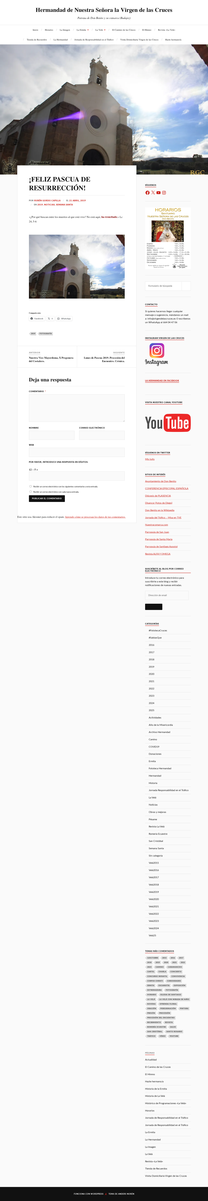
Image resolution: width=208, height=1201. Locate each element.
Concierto (176, 971)
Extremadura (154, 990)
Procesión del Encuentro (161, 1018)
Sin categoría (156, 856)
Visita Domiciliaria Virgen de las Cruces (139, 39)
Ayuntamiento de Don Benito (160, 481)
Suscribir (154, 607)
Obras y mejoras (157, 812)
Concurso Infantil (157, 976)
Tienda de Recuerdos (37, 39)
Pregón (151, 1013)
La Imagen (65, 29)
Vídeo (163, 1036)
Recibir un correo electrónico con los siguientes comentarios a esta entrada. (65, 487)
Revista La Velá (156, 826)
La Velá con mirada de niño (174, 999)
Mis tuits (150, 459)
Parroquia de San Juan (157, 532)
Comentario (37, 391)
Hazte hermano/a (173, 39)
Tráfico (151, 1036)
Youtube (174, 1036)
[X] (153, 192)
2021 (151, 681)
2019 (40, 205)
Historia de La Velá (155, 1096)
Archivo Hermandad (159, 732)
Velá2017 (154, 877)
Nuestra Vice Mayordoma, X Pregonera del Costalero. (51, 359)
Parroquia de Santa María (158, 539)
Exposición (179, 985)
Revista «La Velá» (166, 29)
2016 (151, 645)
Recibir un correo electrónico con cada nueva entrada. (56, 492)
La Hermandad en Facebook (162, 381)
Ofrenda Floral (168, 1004)
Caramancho (175, 967)
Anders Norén (126, 1194)
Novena (151, 1004)
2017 (151, 652)
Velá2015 (154, 863)
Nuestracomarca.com (156, 525)
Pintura (184, 1008)
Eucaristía (164, 985)
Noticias (49, 205)
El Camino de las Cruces (124, 29)
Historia (153, 783)
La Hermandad (61, 39)
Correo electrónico (92, 428)
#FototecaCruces (158, 630)
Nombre (34, 428)
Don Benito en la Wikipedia (159, 510)
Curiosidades (174, 981)
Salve (173, 1027)
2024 (151, 703)
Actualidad (151, 1060)
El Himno (146, 29)
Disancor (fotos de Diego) (158, 503)
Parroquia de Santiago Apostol (161, 546)
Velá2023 (154, 921)
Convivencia (178, 976)
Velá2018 (154, 885)
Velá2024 (154, 928)
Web (31, 445)
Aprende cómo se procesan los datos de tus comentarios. (95, 517)
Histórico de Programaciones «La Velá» (165, 1103)
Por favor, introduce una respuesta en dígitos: (58, 462)
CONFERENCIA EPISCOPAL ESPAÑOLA (166, 488)
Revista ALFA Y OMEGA (157, 554)
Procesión (164, 1013)
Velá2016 (154, 870)
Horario (151, 994)
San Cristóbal (156, 841)
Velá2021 (154, 906)
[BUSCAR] (186, 286)
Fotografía (46, 333)
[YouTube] (158, 192)
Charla (162, 971)
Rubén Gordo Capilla (47, 201)
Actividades (155, 717)
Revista (169, 1022)
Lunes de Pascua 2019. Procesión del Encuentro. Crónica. (104, 359)
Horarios (49, 29)
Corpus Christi (155, 981)
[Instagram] (164, 192)
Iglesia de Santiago (170, 994)
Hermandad (155, 776)
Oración (151, 1008)
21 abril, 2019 (77, 201)
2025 (151, 710)
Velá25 (152, 935)
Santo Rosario (174, 1031)
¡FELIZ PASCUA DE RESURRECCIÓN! (59, 183)
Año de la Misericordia (161, 725)
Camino (153, 739)
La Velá (99, 29)
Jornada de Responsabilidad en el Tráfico (94, 39)
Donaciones (155, 754)
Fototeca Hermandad (160, 768)
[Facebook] (147, 192)
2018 (151, 659)
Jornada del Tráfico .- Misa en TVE (163, 517)
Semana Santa (64, 205)
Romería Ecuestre (158, 834)
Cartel (150, 971)
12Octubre (152, 958)
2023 (151, 696)
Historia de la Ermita (156, 1089)
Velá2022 (154, 914)
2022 (151, 688)
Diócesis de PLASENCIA (158, 496)
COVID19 (154, 747)
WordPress (97, 1194)
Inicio (35, 29)
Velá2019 (154, 892)
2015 (164, 958)
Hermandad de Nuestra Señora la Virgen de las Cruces (104, 9)
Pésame (153, 819)
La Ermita (81, 29)
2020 (151, 674)
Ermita (152, 761)
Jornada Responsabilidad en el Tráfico (169, 790)
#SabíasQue (155, 638)
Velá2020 (154, 899)
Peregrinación (168, 1008)
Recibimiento (154, 1022)
